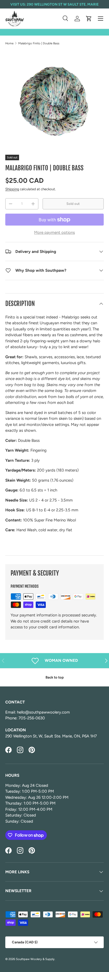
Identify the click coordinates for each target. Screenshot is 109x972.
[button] (89, 18)
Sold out (73, 203)
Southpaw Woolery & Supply (35, 959)
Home (9, 43)
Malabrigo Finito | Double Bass (38, 43)
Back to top (55, 677)
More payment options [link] (54, 232)
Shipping (12, 189)
